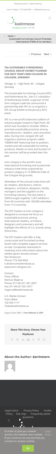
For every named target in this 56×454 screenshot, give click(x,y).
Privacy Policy (31, 410)
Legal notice (11, 410)
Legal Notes (48, 433)
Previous (36, 54)
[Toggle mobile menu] (50, 18)
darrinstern (41, 357)
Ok (28, 448)
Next (46, 54)
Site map (21, 413)
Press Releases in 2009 (33, 312)
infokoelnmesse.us (42, 9)
